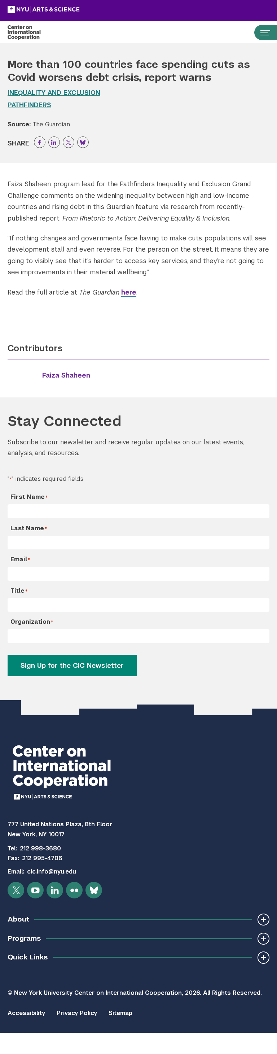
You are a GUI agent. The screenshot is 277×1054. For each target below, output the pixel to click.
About (18, 919)
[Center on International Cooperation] (32, 32)
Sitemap (120, 1013)
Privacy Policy (77, 1013)
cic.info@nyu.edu (51, 871)
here (128, 292)
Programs (24, 938)
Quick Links (28, 957)
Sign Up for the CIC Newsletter (72, 665)
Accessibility (26, 1013)
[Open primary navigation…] (261, 32)
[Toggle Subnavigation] (263, 919)
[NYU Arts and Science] (62, 9)
